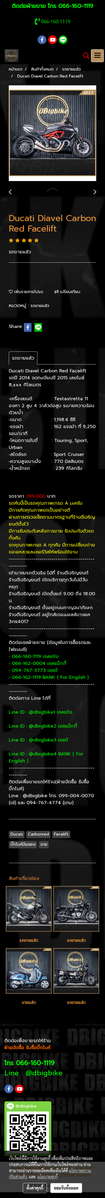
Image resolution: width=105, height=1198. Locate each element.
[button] (84, 56)
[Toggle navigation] (97, 55)
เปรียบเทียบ (69, 292)
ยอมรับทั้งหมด (66, 1187)
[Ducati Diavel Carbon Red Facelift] (52, 133)
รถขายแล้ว (40, 306)
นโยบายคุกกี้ (47, 1176)
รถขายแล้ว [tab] (23, 358)
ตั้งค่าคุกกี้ (35, 1187)
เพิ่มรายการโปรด (28, 292)
